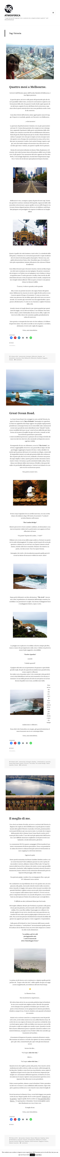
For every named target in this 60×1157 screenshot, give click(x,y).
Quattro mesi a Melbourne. (27, 87)
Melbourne (27, 358)
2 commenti (24, 765)
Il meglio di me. (20, 818)
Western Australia (14, 1143)
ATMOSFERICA (12, 15)
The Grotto (32, 763)
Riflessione (33, 358)
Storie (47, 1138)
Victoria (11, 359)
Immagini (28, 356)
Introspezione (31, 1139)
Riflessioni (34, 356)
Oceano (21, 763)
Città (22, 358)
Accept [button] (32, 1155)
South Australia (34, 1141)
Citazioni (27, 1138)
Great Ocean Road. (22, 413)
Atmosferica (12, 358)
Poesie (32, 1138)
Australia (23, 356)
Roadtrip (40, 356)
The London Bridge (40, 763)
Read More (38, 1155)
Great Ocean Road (14, 763)
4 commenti (19, 359)
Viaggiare (44, 358)
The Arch (26, 763)
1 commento (24, 1143)
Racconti (11, 1141)
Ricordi (16, 1141)
